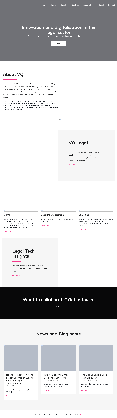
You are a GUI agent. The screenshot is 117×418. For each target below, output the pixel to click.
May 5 (56, 380)
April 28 (94, 380)
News (44, 5)
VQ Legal (100, 5)
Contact (111, 5)
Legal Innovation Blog (70, 5)
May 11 (19, 386)
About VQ (87, 5)
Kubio (80, 414)
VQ (13, 386)
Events (54, 5)
